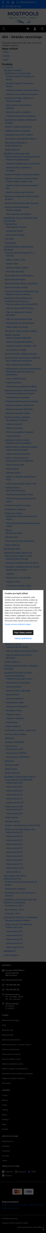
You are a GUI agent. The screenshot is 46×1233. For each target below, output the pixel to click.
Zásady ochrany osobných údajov (18, 624)
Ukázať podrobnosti (23, 638)
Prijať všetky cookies (23, 633)
